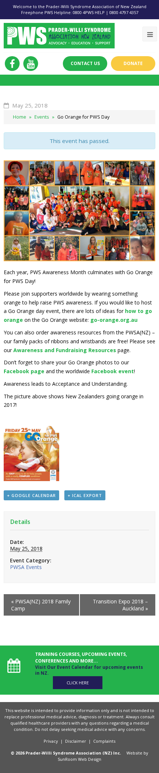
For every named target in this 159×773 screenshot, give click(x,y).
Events (41, 117)
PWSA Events (26, 567)
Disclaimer (75, 741)
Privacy (51, 741)
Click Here (78, 682)
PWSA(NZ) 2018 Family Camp (41, 605)
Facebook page (24, 371)
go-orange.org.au (114, 319)
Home (19, 117)
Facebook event (112, 371)
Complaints (104, 741)
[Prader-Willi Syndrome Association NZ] (59, 34)
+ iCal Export (85, 495)
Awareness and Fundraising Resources (64, 350)
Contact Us (85, 63)
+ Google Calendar (31, 495)
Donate (133, 63)
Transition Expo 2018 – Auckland (120, 605)
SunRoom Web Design (79, 759)
